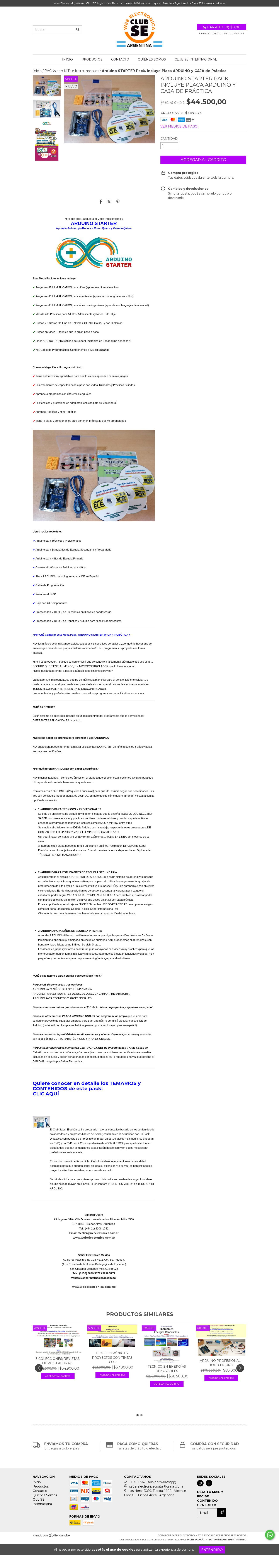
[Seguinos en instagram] (200, 1483)
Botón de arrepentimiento (227, 1539)
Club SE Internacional (196, 59)
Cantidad (169, 139)
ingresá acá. (195, 1539)
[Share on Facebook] (101, 201)
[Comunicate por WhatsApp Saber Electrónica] (270, 1535)
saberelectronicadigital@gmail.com (156, 1486)
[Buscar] (77, 29)
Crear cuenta (210, 33)
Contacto (120, 59)
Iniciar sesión (234, 33)
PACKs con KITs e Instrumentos (71, 71)
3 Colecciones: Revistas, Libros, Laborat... (58, 1361)
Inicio (67, 59)
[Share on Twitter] (109, 201)
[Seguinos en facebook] (209, 1483)
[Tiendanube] (52, 1536)
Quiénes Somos (152, 59)
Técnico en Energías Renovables (167, 1369)
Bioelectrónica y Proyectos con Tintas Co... (112, 1357)
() (224, 27)
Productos (92, 59)
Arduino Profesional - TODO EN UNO (221, 1363)
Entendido (212, 1550)
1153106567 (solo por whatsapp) (152, 1482)
